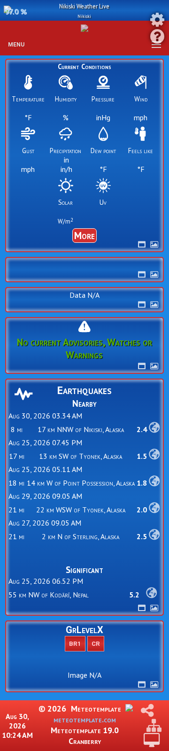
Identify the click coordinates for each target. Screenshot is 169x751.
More (84, 235)
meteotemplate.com (85, 719)
